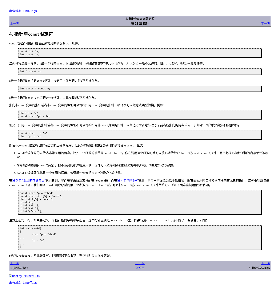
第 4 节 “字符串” (127, 180)
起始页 (140, 268)
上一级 (140, 263)
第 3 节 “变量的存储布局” (29, 180)
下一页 (265, 23)
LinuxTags (30, 11)
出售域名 (15, 11)
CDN (36, 276)
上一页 (14, 23)
